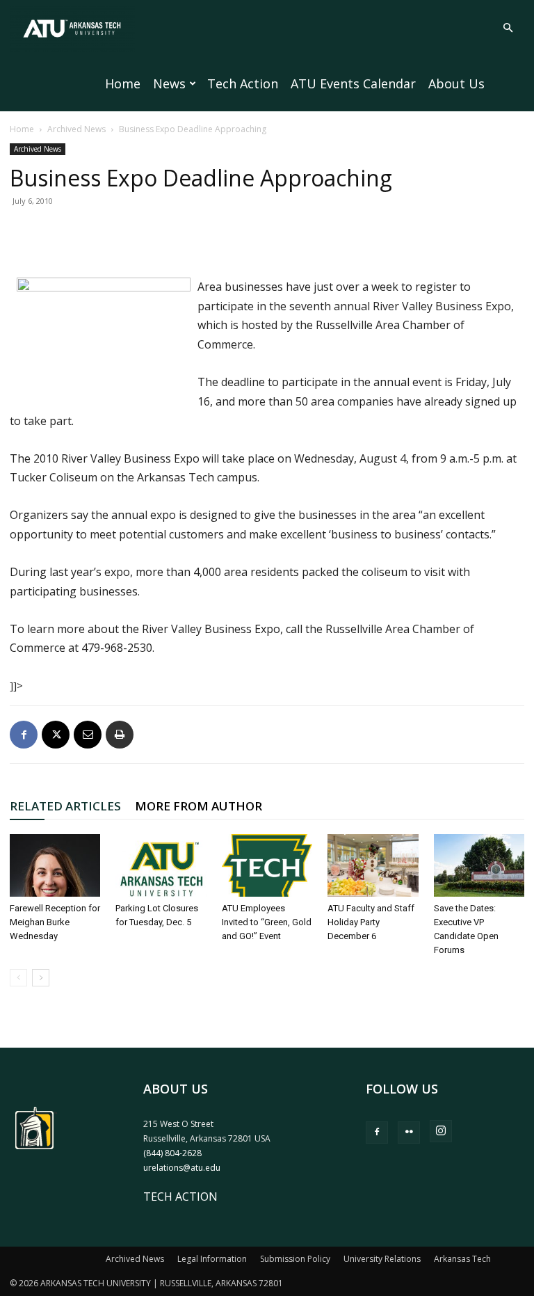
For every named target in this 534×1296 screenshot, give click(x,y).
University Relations (382, 1259)
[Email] (88, 735)
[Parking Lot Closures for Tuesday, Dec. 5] (160, 865)
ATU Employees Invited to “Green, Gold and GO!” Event (267, 922)
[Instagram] (441, 1131)
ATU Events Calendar (353, 83)
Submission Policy (295, 1259)
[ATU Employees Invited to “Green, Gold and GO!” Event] (267, 865)
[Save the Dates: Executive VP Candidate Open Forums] (479, 865)
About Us (456, 83)
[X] (56, 735)
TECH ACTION (180, 1196)
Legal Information (212, 1259)
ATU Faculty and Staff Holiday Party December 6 (370, 922)
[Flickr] (409, 1132)
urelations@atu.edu (181, 1168)
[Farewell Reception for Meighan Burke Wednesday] (55, 865)
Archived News (76, 129)
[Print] (120, 735)
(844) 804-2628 (172, 1153)
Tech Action (242, 83)
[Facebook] (24, 735)
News (169, 83)
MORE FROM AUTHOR (198, 806)
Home (122, 83)
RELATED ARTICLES (65, 806)
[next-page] (40, 977)
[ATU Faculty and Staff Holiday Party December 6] (372, 865)
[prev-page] (18, 977)
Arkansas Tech (462, 1259)
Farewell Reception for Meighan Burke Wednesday (55, 922)
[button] (507, 27)
